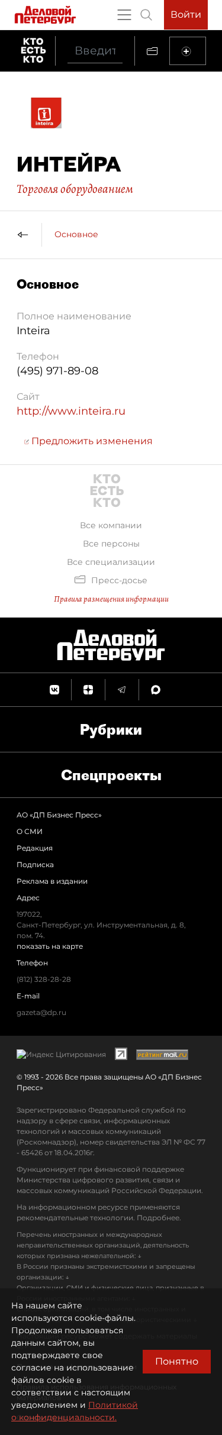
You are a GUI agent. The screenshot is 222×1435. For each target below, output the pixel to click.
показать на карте (50, 946)
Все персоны (111, 543)
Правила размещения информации (111, 599)
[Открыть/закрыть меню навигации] (124, 15)
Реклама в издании (52, 881)
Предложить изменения (91, 441)
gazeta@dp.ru (41, 1012)
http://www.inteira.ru (71, 411)
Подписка (35, 864)
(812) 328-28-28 (44, 979)
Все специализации (111, 562)
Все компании (111, 525)
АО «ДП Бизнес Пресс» (59, 814)
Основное (76, 234)
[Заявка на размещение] (187, 51)
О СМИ (30, 831)
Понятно (176, 1361)
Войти (185, 14)
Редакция (35, 847)
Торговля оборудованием (75, 188)
